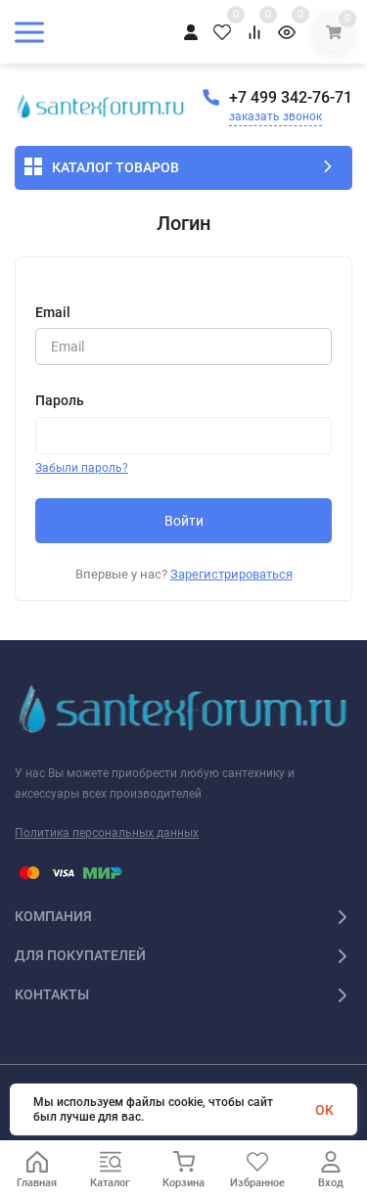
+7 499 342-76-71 (290, 97)
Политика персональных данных (107, 833)
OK (324, 1110)
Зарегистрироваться (231, 574)
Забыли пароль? (81, 468)
